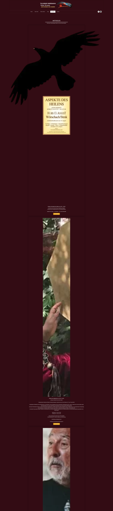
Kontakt (58, 11)
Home (32, 11)
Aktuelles (53, 11)
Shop (48, 11)
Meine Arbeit (42, 11)
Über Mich (36, 11)
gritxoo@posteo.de (58, 419)
